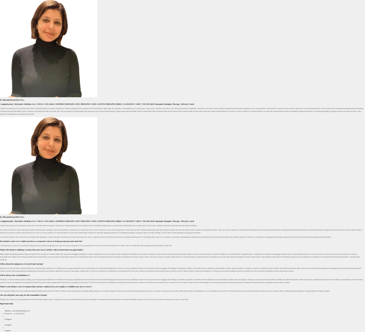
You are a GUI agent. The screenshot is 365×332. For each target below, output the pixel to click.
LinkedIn (7, 331)
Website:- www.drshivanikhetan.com (17, 311)
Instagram (8, 319)
